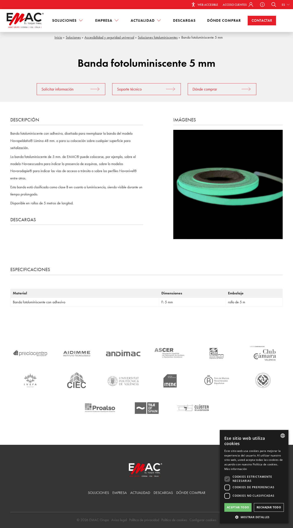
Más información (235, 469)
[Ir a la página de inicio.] (26, 20)
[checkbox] (227, 487)
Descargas (184, 20)
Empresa (104, 20)
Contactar (262, 20)
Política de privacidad (144, 519)
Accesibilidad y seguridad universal (109, 37)
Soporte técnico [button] (129, 89)
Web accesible (207, 5)
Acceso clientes (235, 5)
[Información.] (262, 4)
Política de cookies (174, 519)
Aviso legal (119, 519)
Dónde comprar (224, 20)
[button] (273, 4)
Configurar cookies (203, 519)
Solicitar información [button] (57, 89)
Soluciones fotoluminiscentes (158, 37)
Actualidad (143, 20)
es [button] (284, 5)
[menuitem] (68, 20)
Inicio (58, 37)
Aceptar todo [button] (238, 507)
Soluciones (65, 20)
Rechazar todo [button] (269, 507)
